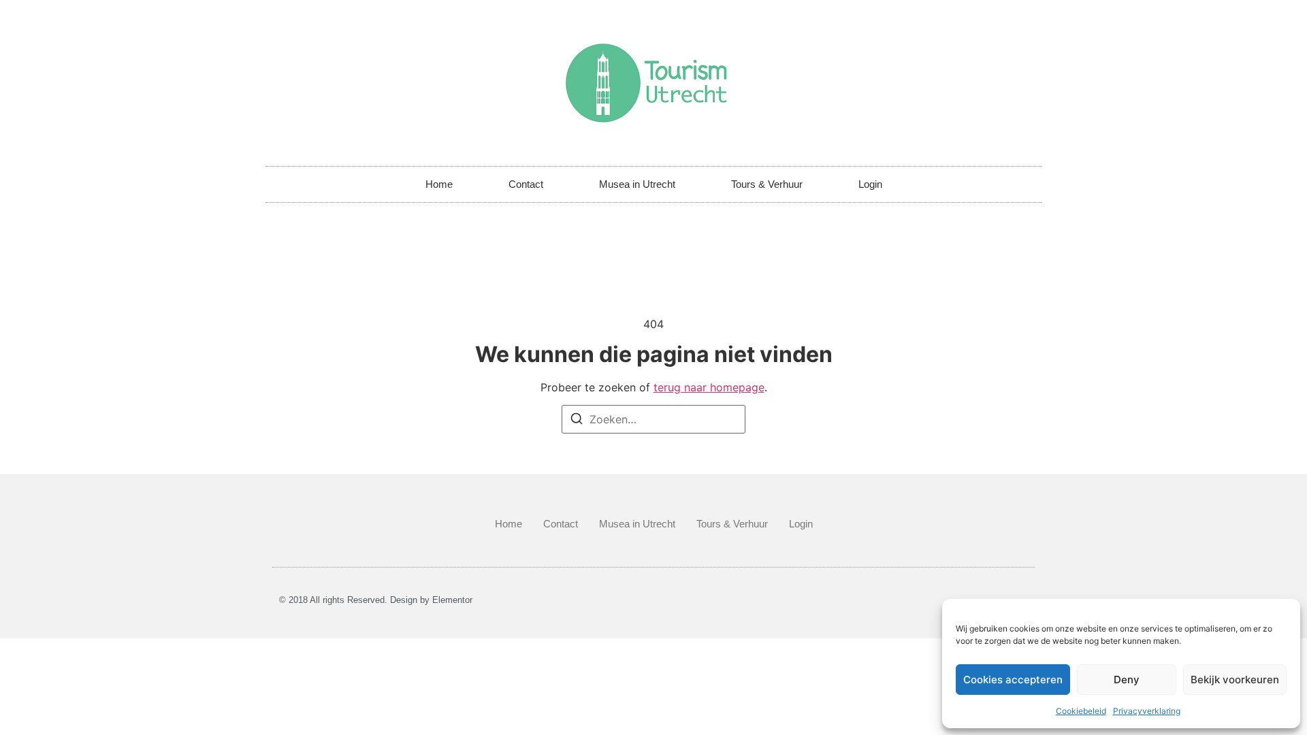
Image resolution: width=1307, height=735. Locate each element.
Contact (526, 184)
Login (870, 184)
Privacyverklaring (1146, 711)
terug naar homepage (709, 387)
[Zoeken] (576, 420)
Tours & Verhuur (767, 184)
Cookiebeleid (1081, 711)
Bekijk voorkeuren (1235, 679)
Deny (1127, 679)
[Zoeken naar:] (653, 419)
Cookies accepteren (1013, 679)
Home (439, 184)
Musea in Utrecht (637, 184)
